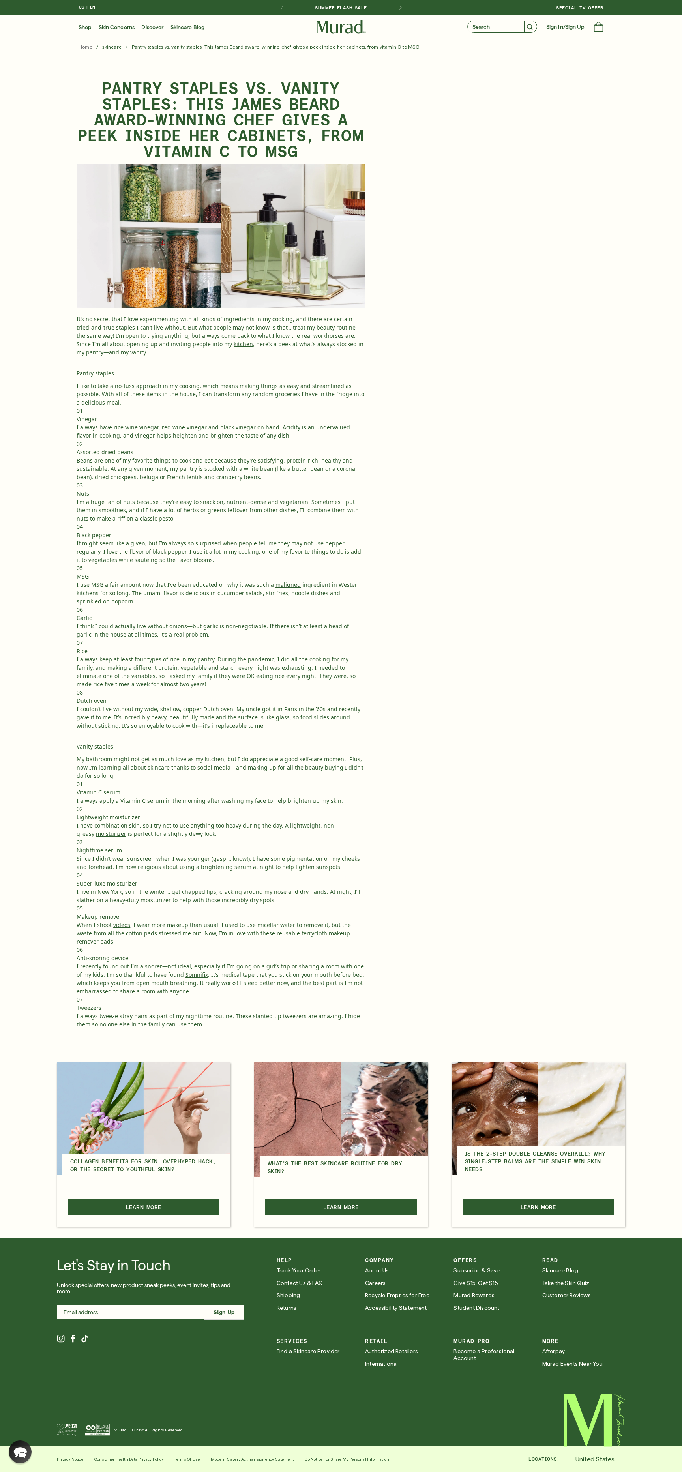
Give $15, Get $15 (475, 1283)
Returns (286, 1308)
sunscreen (141, 858)
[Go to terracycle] (97, 1430)
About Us (377, 1270)
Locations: (543, 1459)
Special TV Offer (579, 8)
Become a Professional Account (483, 1354)
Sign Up (224, 1312)
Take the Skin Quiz (566, 1283)
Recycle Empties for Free (397, 1295)
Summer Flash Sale (341, 8)
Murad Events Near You (572, 1364)
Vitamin (130, 800)
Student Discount (476, 1308)
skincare (112, 47)
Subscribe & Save (476, 1270)
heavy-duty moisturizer (140, 900)
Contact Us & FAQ (300, 1283)
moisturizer (111, 833)
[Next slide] (400, 7)
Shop (85, 27)
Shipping (288, 1295)
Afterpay (553, 1351)
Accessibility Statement (396, 1308)
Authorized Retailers (391, 1351)
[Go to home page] (594, 1420)
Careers (375, 1283)
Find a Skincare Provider (308, 1351)
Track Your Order (298, 1270)
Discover (152, 27)
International (381, 1364)
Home (85, 47)
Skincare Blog (187, 27)
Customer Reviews (566, 1295)
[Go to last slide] (281, 7)
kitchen (243, 344)
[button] (598, 27)
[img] (341, 27)
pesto (166, 518)
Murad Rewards (474, 1295)
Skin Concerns (117, 27)
